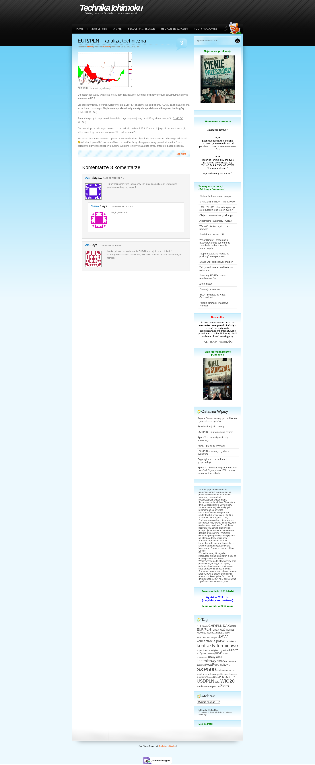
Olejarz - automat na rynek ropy (216, 215)
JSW (223, 636)
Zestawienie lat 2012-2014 (218, 591)
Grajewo (226, 633)
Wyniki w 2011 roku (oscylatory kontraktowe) (217, 599)
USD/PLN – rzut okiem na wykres (215, 432)
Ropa (208, 664)
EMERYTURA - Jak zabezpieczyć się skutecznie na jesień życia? (217, 208)
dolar (233, 625)
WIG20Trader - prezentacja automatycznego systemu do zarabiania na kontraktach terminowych (214, 244)
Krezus (206, 650)
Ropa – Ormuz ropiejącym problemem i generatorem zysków (218, 419)
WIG (217, 681)
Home (79, 28)
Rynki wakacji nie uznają (211, 426)
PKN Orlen (222, 661)
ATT (199, 626)
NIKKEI (218, 653)
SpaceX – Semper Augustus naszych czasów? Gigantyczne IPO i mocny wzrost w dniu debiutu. (217, 470)
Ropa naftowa (221, 664)
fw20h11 (230, 630)
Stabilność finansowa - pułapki (215, 196)
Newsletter (217, 317)
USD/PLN (218, 676)
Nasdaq (211, 653)
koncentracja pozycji (211, 641)
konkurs (231, 641)
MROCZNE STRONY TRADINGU (217, 201)
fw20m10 (201, 632)
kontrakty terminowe (217, 645)
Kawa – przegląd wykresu (211, 445)
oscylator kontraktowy (210, 659)
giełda (219, 632)
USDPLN (205, 681)
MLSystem (202, 653)
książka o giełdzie (220, 650)
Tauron (209, 677)
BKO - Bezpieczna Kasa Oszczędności (212, 296)
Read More (180, 154)
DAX (226, 625)
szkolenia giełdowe (216, 674)
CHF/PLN (215, 625)
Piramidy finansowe (209, 289)
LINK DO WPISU (87, 112)
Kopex (199, 650)
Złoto (224, 686)
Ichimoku (201, 637)
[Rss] (233, 7)
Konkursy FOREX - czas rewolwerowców (212, 277)
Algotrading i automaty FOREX (215, 220)
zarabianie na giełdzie (208, 686)
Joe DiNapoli (211, 637)
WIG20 (227, 680)
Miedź (233, 650)
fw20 (222, 629)
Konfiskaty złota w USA (212, 234)
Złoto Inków (205, 283)
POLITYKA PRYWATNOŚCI (218, 341)
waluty (106, 47)
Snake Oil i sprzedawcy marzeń (216, 261)
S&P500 (206, 669)
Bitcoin (205, 626)
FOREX (215, 630)
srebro (220, 670)
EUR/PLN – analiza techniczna (112, 41)
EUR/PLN (204, 629)
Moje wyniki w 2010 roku (217, 605)
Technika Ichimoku (110, 8)
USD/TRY (230, 677)
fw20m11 (211, 632)
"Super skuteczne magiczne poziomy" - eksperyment (214, 255)
